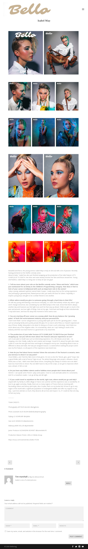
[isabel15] (43, 132)
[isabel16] (67, 132)
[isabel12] (52, 251)
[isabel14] (43, 219)
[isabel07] (61, 175)
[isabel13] (19, 219)
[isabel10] (34, 251)
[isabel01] (25, 52)
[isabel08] (67, 219)
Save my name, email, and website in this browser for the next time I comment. (34, 531)
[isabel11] (16, 251)
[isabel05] (67, 96)
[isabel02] (19, 132)
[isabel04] (19, 96)
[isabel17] (70, 251)
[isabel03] (61, 52)
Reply (68, 483)
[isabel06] (25, 175)
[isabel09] (43, 96)
